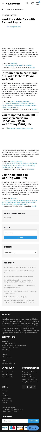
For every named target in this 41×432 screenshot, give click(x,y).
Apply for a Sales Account (30, 382)
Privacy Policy (26, 374)
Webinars (13, 63)
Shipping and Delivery (29, 372)
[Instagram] (34, 387)
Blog (8, 10)
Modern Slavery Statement (7, 401)
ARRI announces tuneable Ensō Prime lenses (19, 276)
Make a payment (7, 372)
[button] (32, 3)
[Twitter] (27, 387)
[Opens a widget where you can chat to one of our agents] (33, 428)
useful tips (15, 107)
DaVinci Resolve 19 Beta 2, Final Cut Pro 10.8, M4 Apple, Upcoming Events (19, 286)
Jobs (3, 393)
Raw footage (14, 200)
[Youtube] (31, 387)
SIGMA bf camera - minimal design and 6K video (19, 267)
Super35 (19, 167)
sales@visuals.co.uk (8, 363)
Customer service (7, 377)
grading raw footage (20, 204)
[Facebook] (23, 387)
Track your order (7, 374)
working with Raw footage (16, 202)
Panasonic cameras (24, 105)
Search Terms (6, 398)
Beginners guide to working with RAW (15, 176)
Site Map (4, 396)
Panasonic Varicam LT (13, 163)
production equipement (29, 163)
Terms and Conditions (29, 379)
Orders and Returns (28, 377)
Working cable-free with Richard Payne (18, 20)
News (12, 101)
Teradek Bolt (28, 65)
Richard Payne (11, 65)
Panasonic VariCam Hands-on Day (23, 165)
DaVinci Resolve (7, 204)
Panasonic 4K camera (13, 103)
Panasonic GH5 (12, 105)
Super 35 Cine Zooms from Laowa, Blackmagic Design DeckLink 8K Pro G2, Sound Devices (19, 281)
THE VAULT (7, 218)
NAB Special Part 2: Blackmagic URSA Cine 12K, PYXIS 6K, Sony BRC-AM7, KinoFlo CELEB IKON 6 (19, 301)
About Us (5, 391)
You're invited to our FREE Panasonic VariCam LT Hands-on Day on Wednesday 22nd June (19, 119)
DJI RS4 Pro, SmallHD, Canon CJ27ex (15, 297)
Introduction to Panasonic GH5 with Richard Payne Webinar (19, 76)
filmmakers (24, 103)
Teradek (19, 65)
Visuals (32, 67)
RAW (7, 200)
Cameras (18, 101)
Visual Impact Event (8, 167)
